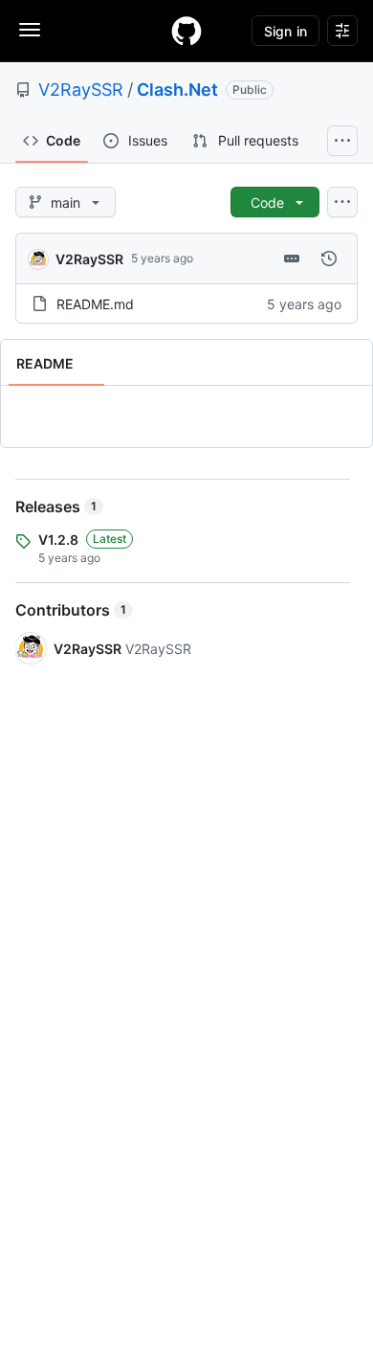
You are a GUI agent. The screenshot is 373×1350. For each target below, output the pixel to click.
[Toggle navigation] (29, 29)
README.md (95, 304)
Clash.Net (177, 89)
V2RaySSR (80, 89)
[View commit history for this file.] (329, 258)
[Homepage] (186, 30)
